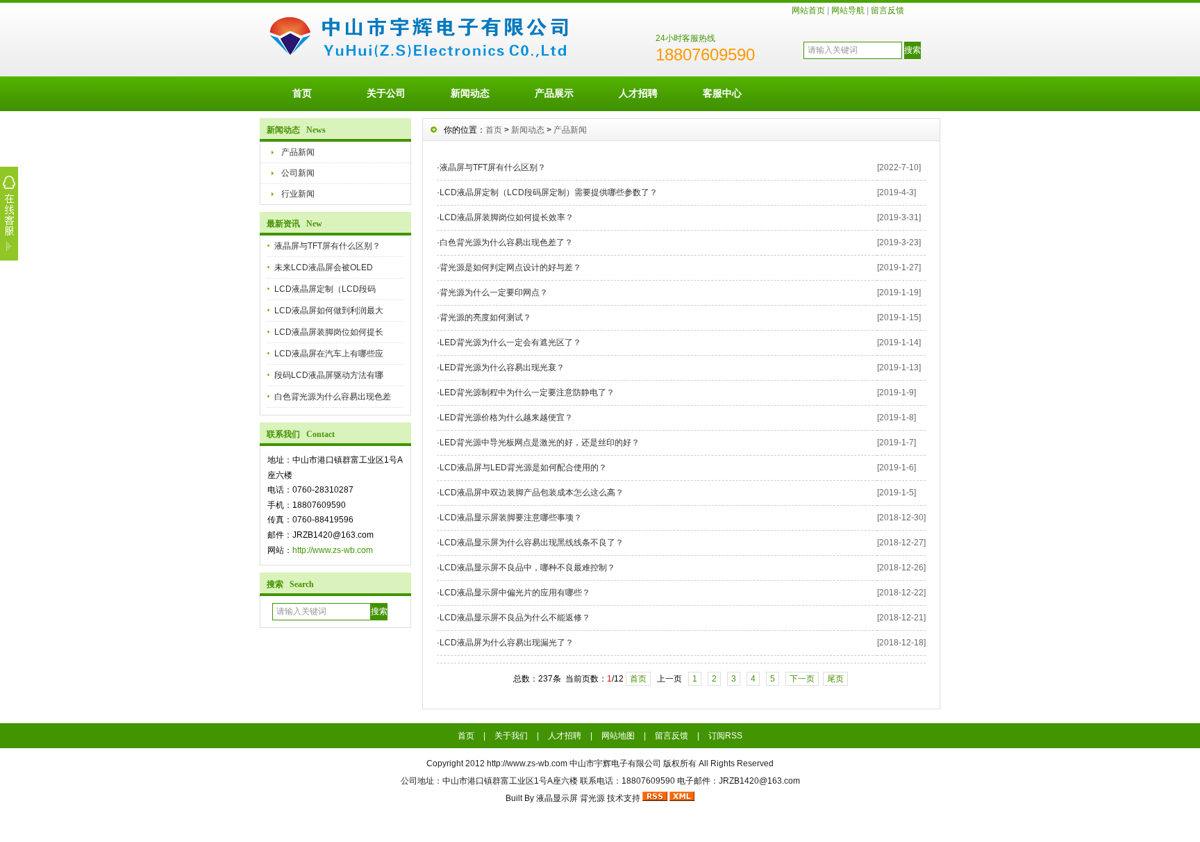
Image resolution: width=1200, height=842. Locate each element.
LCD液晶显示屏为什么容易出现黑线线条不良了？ (532, 542)
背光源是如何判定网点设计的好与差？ (510, 267)
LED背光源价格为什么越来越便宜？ (506, 417)
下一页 (802, 679)
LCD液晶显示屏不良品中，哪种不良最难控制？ (527, 567)
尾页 (835, 679)
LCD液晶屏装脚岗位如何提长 (328, 332)
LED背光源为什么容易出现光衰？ (502, 367)
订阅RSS (725, 736)
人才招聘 (638, 93)
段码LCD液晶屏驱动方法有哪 (328, 375)
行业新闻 (298, 194)
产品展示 (554, 93)
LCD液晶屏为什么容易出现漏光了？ (507, 642)
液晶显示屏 (557, 798)
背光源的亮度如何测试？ (485, 317)
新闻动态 (470, 93)
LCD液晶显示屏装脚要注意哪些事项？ (511, 517)
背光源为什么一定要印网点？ (494, 292)
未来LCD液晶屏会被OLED (323, 267)
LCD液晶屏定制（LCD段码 (325, 289)
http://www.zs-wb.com (332, 550)
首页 (302, 93)
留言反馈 (887, 10)
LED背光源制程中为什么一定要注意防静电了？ (527, 392)
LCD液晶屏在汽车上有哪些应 (328, 353)
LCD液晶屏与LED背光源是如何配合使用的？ (523, 467)
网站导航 (848, 10)
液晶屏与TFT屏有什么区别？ (327, 246)
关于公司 (386, 93)
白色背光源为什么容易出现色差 (332, 397)
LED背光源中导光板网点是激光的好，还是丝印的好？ (540, 442)
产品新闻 (298, 152)
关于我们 (511, 736)
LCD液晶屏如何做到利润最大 (328, 310)
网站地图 (618, 736)
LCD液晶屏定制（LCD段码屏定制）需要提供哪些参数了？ (549, 192)
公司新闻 (298, 173)
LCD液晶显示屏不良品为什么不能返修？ (515, 617)
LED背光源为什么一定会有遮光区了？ (510, 342)
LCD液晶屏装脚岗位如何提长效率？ (507, 217)
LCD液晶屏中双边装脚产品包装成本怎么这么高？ (532, 492)
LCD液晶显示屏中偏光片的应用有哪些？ (515, 592)
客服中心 (722, 93)
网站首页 (808, 10)
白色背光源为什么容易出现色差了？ (506, 242)
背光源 (592, 798)
